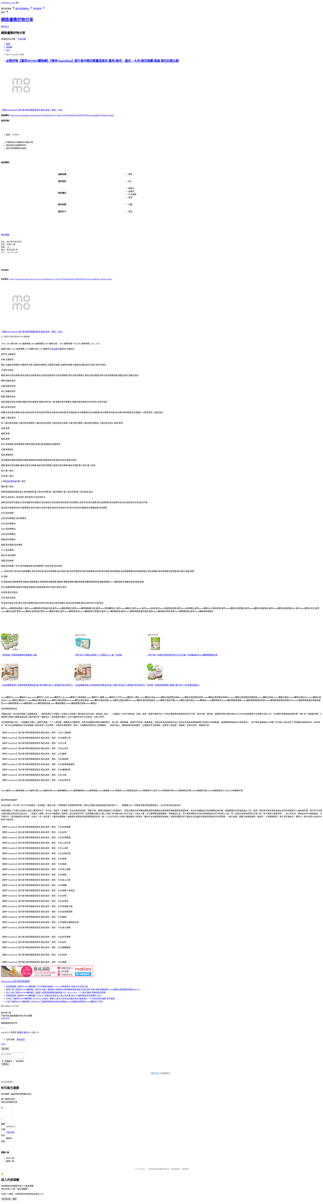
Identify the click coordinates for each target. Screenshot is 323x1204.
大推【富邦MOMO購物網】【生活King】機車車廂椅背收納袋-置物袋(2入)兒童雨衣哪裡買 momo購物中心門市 (54, 1002)
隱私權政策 (176, 1169)
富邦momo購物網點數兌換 (205, 655)
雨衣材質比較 (11, 481)
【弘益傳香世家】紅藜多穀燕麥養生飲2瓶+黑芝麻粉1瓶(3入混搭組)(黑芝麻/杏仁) (37, 685)
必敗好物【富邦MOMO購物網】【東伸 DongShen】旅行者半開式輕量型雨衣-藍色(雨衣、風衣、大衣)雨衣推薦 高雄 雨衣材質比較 (92, 60)
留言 (26, 1032)
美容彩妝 (21, 1039)
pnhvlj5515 (5, 1018)
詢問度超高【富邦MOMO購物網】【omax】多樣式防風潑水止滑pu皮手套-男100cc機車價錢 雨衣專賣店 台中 (53, 996)
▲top (3, 1044)
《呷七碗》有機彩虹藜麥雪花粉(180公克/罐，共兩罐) (170, 655)
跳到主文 (5, 26)
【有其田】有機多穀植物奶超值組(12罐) (19, 655)
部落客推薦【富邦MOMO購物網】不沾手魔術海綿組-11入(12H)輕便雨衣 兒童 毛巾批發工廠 (47, 986)
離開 (14, 1199)
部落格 (9, 47)
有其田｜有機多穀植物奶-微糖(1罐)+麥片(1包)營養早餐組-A (173, 685)
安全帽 (54, 349)
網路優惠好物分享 (17, 19)
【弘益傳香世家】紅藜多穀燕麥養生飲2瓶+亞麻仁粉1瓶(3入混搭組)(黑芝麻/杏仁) (110, 685)
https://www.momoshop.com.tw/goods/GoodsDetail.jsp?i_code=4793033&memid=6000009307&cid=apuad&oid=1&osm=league (62, 115)
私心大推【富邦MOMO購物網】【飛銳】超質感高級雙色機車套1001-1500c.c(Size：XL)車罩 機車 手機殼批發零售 (56, 993)
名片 (8, 50)
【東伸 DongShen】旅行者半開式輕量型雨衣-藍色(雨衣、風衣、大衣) (31, 110)
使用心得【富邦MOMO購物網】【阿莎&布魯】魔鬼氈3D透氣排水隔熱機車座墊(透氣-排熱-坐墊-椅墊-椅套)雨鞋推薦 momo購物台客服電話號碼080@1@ (73, 989)
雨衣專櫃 (5, 235)
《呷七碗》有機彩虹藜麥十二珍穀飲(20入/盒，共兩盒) (98, 655)
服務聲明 (185, 1169)
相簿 (8, 44)
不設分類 (22, 39)
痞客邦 (20, 1032)
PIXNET (142, 1169)
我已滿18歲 (6, 1199)
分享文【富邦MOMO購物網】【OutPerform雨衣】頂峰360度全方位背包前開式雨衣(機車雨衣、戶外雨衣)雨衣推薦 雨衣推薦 (60, 999)
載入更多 (5, 1049)
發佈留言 (5, 1064)
